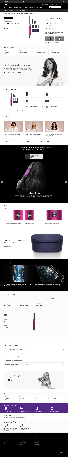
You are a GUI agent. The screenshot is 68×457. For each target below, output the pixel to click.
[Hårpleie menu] (12, 7)
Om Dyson (35, 437)
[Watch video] (49, 38)
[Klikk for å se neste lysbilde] (65, 182)
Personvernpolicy (6, 452)
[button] (34, 94)
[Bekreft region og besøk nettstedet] (63, 1)
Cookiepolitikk (11, 452)
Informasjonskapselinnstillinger (17, 452)
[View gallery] (59, 38)
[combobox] (14, 2)
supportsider (8, 417)
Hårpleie (10, 7)
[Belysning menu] (28, 7)
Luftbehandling (15, 7)
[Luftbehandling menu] (18, 7)
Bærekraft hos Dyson (37, 440)
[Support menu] (42, 7)
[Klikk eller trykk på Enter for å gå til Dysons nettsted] (6, 4)
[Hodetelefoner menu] (24, 7)
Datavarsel (29, 452)
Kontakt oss (21, 437)
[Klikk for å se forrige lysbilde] (2, 182)
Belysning (26, 7)
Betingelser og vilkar (24, 452)
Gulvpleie (6, 7)
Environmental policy (37, 444)
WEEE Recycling (36, 442)
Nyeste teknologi (32, 7)
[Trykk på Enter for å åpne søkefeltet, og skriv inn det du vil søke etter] (55, 7)
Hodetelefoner (21, 7)
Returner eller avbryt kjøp (22, 442)
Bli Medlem (42, 4)
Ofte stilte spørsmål (22, 446)
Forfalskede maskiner (22, 444)
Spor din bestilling (21, 440)
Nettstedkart (36, 446)
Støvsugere (5, 437)
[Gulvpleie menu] (8, 7)
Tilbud (37, 7)
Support (57, 4)
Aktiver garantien (52, 4)
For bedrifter (47, 4)
